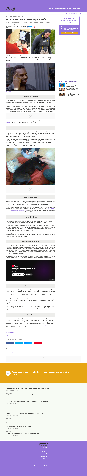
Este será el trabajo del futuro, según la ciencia (18, 426)
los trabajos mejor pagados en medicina (44, 325)
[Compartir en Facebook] (28, 27)
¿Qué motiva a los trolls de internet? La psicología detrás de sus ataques (25, 395)
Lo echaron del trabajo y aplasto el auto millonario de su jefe (22, 433)
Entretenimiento (60, 8)
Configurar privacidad (49, 465)
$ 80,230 (24, 210)
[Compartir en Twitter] (30, 27)
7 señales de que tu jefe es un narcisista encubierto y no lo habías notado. (26, 413)
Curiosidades (71, 8)
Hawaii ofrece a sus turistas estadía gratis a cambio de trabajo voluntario (25, 420)
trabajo (14, 351)
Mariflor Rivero (11, 26)
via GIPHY (8, 91)
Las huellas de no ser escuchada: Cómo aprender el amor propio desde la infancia (28, 388)
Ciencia (51, 8)
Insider (7, 335)
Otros (79, 8)
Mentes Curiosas (11, 16)
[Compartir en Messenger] (32, 27)
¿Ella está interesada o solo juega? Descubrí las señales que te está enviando (27, 401)
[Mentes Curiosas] (40, 448)
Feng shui (19, 351)
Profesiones (8, 351)
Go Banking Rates (10, 332)
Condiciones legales (38, 465)
